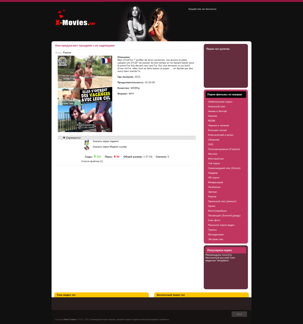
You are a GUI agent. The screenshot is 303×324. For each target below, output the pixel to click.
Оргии (211, 206)
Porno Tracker (70, 319)
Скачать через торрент (106, 141)
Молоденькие (216, 234)
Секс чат (201, 9)
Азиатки (212, 115)
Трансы (212, 229)
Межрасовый (215, 182)
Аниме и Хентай (217, 111)
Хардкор (213, 172)
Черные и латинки (218, 125)
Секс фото (214, 220)
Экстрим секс (215, 239)
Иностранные (216, 158)
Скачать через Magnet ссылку (110, 146)
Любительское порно (220, 101)
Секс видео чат (66, 294)
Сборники (213, 139)
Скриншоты (73, 137)
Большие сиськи (217, 130)
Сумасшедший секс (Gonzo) (224, 168)
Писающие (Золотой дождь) (224, 215)
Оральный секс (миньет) (222, 201)
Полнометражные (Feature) (224, 149)
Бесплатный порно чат (171, 294)
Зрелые (212, 191)
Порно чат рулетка (218, 48)
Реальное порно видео (221, 225)
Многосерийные (217, 210)
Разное (67, 52)
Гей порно (214, 163)
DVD (210, 144)
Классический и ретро (220, 134)
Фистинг (212, 153)
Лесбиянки (214, 187)
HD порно (213, 177)
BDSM (211, 120)
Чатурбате (223, 260)
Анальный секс (216, 106)
